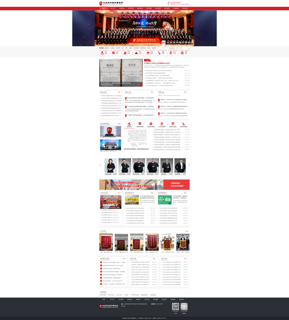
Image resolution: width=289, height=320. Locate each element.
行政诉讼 (122, 8)
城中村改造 (136, 48)
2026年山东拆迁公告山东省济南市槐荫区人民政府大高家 (172, 282)
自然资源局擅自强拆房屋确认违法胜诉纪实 (111, 108)
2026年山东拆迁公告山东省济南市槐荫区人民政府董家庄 (172, 284)
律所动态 (185, 8)
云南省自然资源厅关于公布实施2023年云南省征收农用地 (141, 274)
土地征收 (112, 48)
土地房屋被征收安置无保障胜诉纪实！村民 (111, 113)
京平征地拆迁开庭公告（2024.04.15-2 (110, 212)
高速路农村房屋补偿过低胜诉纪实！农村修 (111, 105)
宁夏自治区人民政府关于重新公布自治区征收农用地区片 (141, 264)
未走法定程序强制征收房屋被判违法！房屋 (111, 98)
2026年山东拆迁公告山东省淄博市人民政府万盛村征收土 (172, 267)
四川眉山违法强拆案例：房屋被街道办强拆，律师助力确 (167, 132)
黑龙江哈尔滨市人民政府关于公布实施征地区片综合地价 (141, 277)
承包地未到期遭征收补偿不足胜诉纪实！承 (111, 115)
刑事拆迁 (186, 52)
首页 (104, 8)
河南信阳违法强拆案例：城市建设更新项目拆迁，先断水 (167, 129)
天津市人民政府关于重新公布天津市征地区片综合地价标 (141, 279)
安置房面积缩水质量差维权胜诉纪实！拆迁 (111, 103)
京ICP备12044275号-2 (161, 318)
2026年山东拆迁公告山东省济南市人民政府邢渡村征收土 (172, 277)
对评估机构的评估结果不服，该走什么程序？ (113, 265)
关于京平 (113, 8)
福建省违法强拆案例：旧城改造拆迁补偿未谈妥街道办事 (167, 134)
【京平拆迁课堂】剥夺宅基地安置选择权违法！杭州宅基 (169, 210)
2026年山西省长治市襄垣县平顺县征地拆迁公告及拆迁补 (136, 213)
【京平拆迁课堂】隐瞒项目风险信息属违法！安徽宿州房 (169, 218)
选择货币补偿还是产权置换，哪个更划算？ (113, 274)
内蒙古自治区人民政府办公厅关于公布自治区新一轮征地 (141, 269)
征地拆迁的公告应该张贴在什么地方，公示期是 (114, 262)
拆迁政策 (167, 8)
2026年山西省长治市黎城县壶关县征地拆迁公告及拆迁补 (136, 210)
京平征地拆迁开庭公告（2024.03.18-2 (110, 217)
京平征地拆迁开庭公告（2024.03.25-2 (110, 215)
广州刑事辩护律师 (135, 295)
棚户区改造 (143, 48)
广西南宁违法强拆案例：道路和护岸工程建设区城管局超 (167, 144)
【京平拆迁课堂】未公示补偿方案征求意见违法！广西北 (169, 223)
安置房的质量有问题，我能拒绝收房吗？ (112, 277)
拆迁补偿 (118, 48)
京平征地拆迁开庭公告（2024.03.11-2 (110, 220)
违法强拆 (149, 8)
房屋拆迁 (129, 52)
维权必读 (140, 8)
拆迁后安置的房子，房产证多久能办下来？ (113, 281)
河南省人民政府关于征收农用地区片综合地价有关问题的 (141, 282)
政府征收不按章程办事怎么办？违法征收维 (111, 95)
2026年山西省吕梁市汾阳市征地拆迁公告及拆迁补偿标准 (136, 220)
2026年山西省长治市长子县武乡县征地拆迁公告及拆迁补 (136, 208)
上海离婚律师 (153, 295)
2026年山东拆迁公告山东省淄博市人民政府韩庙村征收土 (172, 264)
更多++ (119, 92)
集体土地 (174, 52)
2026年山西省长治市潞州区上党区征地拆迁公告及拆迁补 (136, 218)
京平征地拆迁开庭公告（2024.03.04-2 (110, 222)
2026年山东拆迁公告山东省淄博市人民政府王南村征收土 (172, 262)
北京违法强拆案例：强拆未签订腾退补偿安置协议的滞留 (167, 147)
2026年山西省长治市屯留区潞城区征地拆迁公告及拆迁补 (136, 215)
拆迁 (123, 48)
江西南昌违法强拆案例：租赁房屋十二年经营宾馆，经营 (167, 137)
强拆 (126, 48)
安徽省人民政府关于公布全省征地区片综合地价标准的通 (141, 284)
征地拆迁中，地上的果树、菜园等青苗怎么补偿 (114, 284)
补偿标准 (173, 299)
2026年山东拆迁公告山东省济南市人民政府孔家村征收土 (172, 274)
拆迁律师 (131, 8)
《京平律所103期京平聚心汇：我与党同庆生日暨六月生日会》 (159, 85)
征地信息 (176, 8)
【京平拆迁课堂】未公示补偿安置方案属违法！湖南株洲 (169, 215)
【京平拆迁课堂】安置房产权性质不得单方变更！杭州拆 (169, 213)
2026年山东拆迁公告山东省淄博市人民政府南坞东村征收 (172, 272)
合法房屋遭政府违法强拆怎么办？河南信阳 (111, 100)
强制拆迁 (138, 299)
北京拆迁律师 (102, 295)
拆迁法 (148, 48)
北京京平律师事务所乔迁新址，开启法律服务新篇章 (157, 75)
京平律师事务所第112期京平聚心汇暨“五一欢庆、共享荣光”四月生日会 (161, 80)
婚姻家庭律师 (144, 295)
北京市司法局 (111, 295)
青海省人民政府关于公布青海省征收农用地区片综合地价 (141, 267)
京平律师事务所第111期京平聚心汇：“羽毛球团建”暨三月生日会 (160, 83)
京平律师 (126, 295)
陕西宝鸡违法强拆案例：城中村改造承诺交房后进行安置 (167, 149)
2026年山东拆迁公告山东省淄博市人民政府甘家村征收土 (172, 269)
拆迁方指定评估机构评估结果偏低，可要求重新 (114, 271)
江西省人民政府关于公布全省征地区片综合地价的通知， (141, 272)
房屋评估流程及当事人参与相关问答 (111, 268)
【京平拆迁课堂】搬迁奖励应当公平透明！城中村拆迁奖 (169, 220)
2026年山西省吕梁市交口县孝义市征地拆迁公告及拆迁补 (136, 223)
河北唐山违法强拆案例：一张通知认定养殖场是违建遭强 (167, 142)
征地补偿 (140, 52)
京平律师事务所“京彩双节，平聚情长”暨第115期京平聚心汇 (159, 78)
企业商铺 (151, 52)
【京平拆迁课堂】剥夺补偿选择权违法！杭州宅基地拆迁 (169, 208)
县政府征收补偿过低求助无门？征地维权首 (111, 110)
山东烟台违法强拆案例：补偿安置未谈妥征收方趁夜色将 (167, 139)
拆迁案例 (158, 8)
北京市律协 (119, 295)
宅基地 (130, 48)
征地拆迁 (107, 48)
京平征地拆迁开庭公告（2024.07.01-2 (110, 210)
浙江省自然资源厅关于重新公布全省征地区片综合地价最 (141, 262)
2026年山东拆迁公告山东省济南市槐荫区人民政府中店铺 (172, 279)
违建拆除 (163, 52)
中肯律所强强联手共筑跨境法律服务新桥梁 (155, 73)
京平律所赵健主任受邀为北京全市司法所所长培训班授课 (158, 70)
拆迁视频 (155, 299)
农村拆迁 (117, 52)
